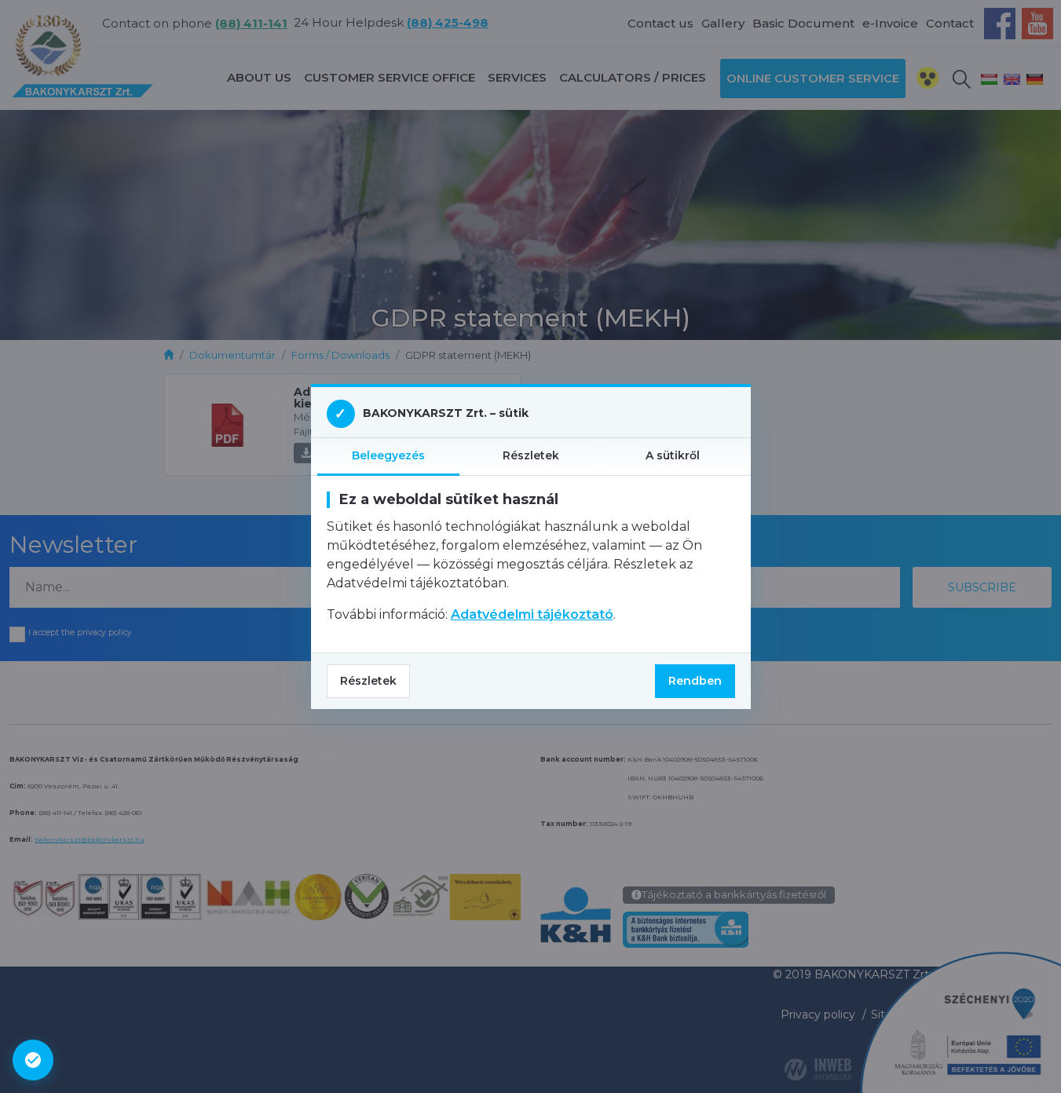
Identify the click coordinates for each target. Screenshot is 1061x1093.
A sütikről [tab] (673, 455)
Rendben (695, 681)
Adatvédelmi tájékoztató (532, 614)
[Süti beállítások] (33, 1060)
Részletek (368, 681)
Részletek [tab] (531, 455)
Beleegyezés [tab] (388, 455)
